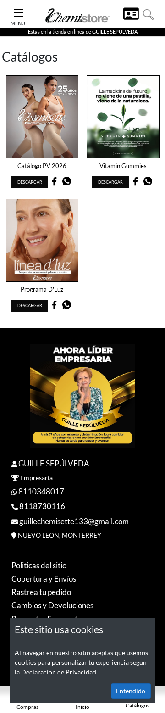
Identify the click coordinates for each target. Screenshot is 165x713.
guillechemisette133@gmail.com (74, 521)
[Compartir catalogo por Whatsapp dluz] (66, 307)
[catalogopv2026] (42, 116)
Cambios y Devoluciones (52, 605)
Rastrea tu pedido (41, 592)
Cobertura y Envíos (43, 579)
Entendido (130, 691)
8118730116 (42, 506)
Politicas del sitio (38, 565)
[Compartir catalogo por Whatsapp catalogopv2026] (66, 183)
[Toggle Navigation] (18, 10)
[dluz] (42, 240)
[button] (148, 13)
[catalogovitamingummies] (123, 116)
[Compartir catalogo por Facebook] (54, 182)
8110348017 (41, 491)
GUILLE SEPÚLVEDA (53, 463)
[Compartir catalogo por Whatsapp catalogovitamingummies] (147, 183)
